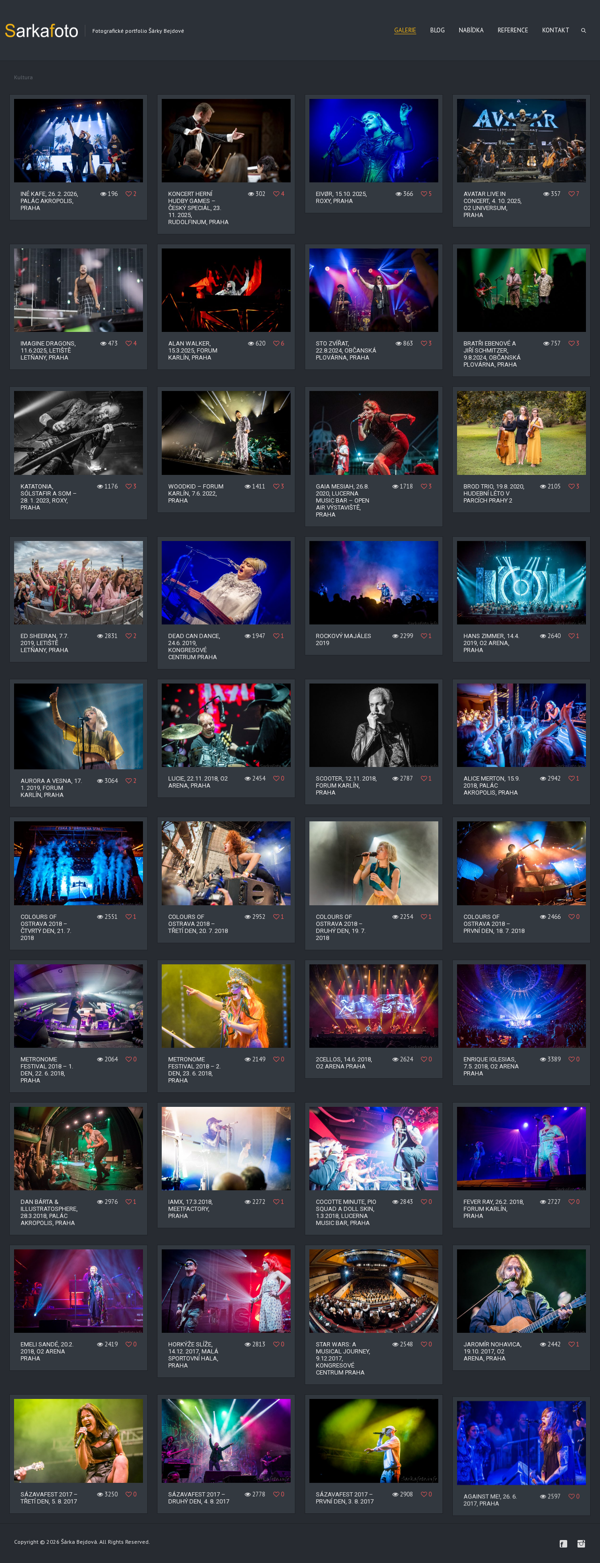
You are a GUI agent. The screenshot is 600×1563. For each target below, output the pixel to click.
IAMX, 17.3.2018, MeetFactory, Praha (190, 1208)
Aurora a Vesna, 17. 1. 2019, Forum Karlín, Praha (51, 787)
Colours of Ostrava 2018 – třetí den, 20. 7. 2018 (198, 923)
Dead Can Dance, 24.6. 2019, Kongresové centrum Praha (194, 646)
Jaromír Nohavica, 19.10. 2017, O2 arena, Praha (493, 1351)
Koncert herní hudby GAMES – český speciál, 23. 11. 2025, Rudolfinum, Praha (198, 207)
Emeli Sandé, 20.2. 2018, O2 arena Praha (47, 1351)
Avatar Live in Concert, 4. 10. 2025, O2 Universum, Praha (493, 204)
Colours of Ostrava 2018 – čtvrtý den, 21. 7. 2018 (46, 927)
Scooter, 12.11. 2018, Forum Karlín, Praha (346, 785)
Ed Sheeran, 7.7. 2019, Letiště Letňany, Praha (44, 643)
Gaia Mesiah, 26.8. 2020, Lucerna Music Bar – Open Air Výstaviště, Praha (342, 500)
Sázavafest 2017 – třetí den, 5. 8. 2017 (49, 1498)
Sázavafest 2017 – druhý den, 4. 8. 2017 (198, 1498)
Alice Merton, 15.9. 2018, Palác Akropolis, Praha (492, 785)
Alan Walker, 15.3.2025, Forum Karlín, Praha (193, 350)
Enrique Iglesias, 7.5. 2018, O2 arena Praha (491, 1066)
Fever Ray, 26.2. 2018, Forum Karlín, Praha (494, 1208)
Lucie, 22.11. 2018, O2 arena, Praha (198, 782)
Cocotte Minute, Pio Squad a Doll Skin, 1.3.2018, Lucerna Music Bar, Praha (346, 1212)
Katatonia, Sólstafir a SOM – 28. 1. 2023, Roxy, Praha (49, 497)
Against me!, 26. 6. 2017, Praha (490, 1498)
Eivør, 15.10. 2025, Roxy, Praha (341, 197)
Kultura (23, 77)
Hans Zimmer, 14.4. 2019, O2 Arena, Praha (491, 643)
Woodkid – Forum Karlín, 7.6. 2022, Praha (196, 493)
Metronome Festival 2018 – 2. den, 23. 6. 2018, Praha (194, 1070)
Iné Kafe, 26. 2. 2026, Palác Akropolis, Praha (49, 200)
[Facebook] (563, 1543)
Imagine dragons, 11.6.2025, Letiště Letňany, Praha (48, 350)
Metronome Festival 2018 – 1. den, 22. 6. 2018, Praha (47, 1070)
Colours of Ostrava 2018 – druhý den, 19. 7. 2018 (341, 927)
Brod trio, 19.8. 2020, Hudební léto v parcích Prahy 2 (494, 493)
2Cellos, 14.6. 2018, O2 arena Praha (344, 1063)
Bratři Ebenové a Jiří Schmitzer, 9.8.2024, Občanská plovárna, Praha (492, 354)
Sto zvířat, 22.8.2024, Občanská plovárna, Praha (346, 350)
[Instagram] (581, 1543)
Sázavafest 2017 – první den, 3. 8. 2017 (345, 1498)
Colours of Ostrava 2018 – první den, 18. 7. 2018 (494, 923)
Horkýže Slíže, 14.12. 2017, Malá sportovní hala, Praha (193, 1355)
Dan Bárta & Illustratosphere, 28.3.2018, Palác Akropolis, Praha (49, 1212)
